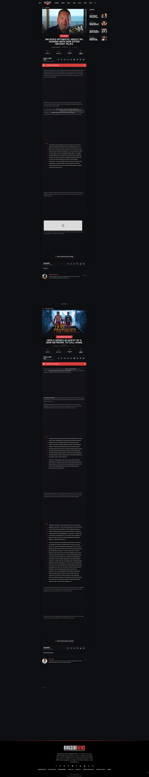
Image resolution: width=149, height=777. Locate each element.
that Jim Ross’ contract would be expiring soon (67, 109)
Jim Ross (45, 268)
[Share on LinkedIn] (74, 264)
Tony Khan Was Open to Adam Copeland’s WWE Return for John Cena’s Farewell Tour (93, 16)
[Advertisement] (52, 182)
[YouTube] (74, 59)
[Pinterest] (71, 59)
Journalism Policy (88, 769)
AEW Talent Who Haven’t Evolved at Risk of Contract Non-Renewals (94, 31)
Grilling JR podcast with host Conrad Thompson (63, 112)
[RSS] (93, 766)
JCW (85, 3)
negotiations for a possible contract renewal (70, 110)
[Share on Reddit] (80, 264)
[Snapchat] (80, 59)
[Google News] (65, 59)
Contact (78, 769)
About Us (71, 769)
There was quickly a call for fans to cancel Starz (59, 370)
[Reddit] (83, 59)
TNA (74, 3)
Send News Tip (42, 769)
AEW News (47, 7)
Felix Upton (51, 659)
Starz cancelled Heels (70, 369)
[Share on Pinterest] (77, 264)
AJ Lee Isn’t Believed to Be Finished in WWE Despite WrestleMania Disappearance (93, 39)
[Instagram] (77, 59)
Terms (109, 769)
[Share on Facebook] (68, 264)
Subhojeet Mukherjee (56, 47)
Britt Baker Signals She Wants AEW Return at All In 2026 (94, 24)
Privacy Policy (100, 769)
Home (56, 3)
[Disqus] (64, 707)
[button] (95, 3)
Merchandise (62, 769)
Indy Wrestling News (49, 308)
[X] (61, 59)
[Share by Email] (83, 264)
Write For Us (52, 769)
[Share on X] (71, 264)
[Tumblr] (76, 766)
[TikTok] (89, 766)
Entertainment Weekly (49, 397)
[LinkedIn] (68, 59)
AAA (79, 3)
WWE (62, 3)
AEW (68, 3)
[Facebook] (58, 59)
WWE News (91, 36)
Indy (90, 3)
